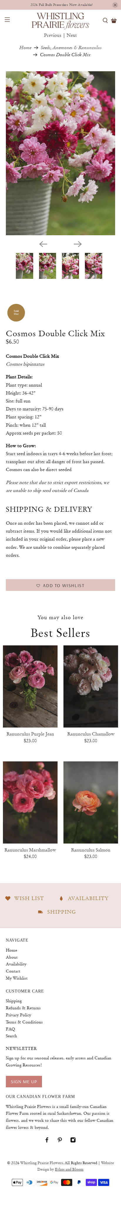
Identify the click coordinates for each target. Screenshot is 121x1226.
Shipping (14, 1000)
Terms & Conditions (24, 1022)
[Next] (77, 244)
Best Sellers (60, 632)
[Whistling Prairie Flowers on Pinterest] (62, 1141)
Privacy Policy (18, 1015)
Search (11, 1035)
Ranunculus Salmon (90, 850)
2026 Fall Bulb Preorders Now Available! (62, 5)
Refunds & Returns (23, 1007)
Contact (13, 971)
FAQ (10, 1029)
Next (72, 35)
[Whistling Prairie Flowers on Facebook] (50, 1141)
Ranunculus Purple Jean (30, 734)
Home (25, 47)
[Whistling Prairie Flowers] (60, 20)
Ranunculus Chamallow (91, 734)
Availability (16, 964)
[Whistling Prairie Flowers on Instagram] (76, 1141)
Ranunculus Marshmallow (30, 850)
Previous (52, 35)
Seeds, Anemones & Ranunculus (71, 47)
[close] (115, 5)
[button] (60, 585)
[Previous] (43, 244)
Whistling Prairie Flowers (41, 1163)
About (12, 957)
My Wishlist (17, 978)
